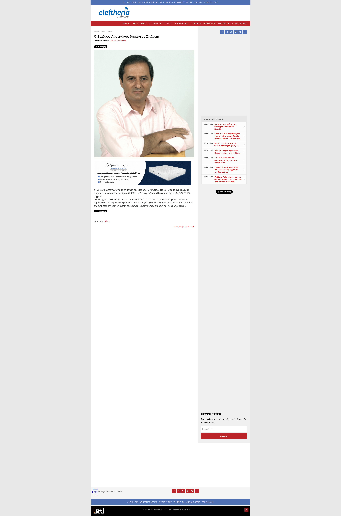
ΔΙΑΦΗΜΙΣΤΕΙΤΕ (211, 2)
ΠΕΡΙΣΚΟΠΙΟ (196, 2)
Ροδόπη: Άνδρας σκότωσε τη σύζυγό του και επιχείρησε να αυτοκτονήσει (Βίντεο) (227, 179)
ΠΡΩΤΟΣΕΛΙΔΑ (129, 2)
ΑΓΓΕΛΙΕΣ (160, 2)
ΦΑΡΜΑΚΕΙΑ (132, 502)
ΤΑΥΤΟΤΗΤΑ (179, 502)
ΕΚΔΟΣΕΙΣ (170, 2)
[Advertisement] (224, 259)
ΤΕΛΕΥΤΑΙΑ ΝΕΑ (213, 119)
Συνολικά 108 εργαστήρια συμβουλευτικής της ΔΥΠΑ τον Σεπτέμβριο (226, 169)
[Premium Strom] (142, 173)
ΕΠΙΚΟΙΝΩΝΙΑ (208, 502)
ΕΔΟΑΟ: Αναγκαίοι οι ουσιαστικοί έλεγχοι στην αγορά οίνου (225, 160)
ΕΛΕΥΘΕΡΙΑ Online (118, 41)
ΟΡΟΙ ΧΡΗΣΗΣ (165, 502)
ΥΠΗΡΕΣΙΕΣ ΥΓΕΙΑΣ (148, 502)
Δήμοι (107, 221)
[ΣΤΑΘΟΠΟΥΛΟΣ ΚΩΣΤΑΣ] (99, 511)
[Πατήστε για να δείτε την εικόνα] (144, 104)
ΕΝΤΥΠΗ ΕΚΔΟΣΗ (146, 2)
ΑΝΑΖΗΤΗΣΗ (182, 2)
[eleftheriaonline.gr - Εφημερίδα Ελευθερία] (114, 13)
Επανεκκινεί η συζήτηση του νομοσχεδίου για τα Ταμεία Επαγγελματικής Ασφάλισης (227, 136)
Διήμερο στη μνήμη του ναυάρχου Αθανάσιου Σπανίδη (225, 126)
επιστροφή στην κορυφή (184, 226)
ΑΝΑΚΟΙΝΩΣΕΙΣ (193, 502)
